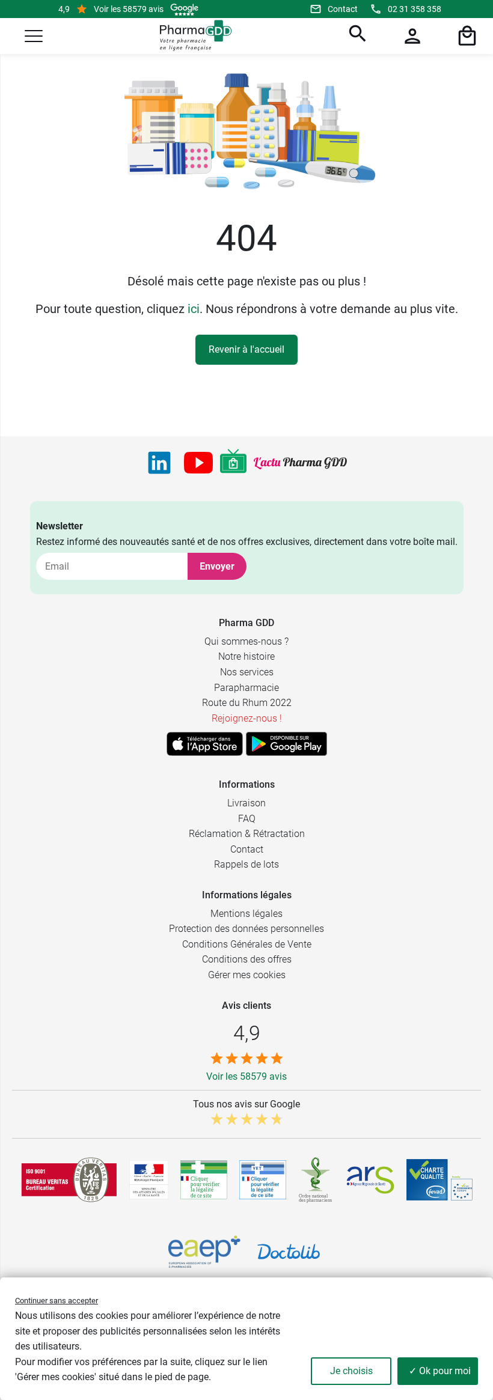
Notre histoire (246, 656)
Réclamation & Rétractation (247, 833)
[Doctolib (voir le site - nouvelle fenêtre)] (289, 1252)
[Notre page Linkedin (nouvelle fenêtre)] (159, 462)
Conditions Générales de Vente (246, 944)
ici (194, 309)
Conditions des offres (247, 959)
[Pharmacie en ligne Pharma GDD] (191, 36)
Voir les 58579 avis (129, 9)
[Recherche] (356, 36)
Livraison (246, 803)
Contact (343, 9)
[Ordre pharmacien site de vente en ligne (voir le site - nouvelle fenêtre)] (203, 1179)
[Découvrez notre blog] (300, 463)
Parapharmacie (246, 687)
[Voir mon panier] (465, 36)
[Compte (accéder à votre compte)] (410, 36)
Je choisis (351, 1371)
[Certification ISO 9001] (69, 1179)
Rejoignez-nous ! (247, 718)
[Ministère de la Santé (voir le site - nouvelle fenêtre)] (148, 1179)
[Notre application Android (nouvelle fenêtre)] (286, 744)
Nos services (247, 672)
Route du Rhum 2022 (247, 702)
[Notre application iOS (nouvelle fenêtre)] (205, 744)
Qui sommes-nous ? (246, 641)
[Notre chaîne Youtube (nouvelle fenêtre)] (198, 462)
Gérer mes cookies (247, 975)
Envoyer (217, 566)
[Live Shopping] (233, 462)
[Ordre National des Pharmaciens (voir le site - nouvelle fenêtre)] (316, 1180)
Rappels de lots (246, 864)
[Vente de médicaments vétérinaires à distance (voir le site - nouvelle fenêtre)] (262, 1179)
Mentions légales (246, 913)
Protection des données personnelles (246, 928)
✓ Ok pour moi (440, 1371)
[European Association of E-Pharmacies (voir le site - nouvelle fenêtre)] (204, 1251)
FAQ (247, 818)
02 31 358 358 (414, 9)
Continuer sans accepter (56, 1300)
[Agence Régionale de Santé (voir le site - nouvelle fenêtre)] (370, 1180)
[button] (34, 36)
